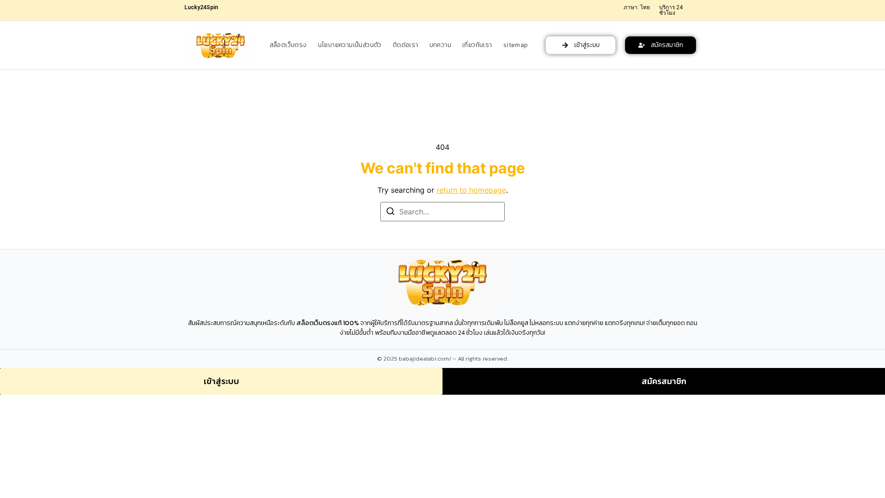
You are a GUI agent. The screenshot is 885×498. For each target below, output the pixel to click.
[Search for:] (442, 211)
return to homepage (471, 190)
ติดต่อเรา (406, 45)
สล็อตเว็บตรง (288, 45)
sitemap (515, 45)
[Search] (390, 212)
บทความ (440, 45)
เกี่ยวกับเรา (477, 45)
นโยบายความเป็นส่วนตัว (350, 45)
